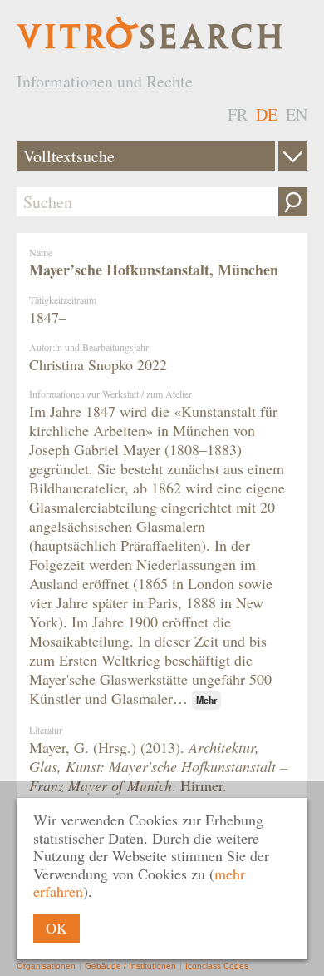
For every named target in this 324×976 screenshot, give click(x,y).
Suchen (292, 201)
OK (56, 928)
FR (238, 114)
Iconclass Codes (216, 965)
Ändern (292, 156)
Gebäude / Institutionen (130, 965)
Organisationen (46, 965)
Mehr (206, 700)
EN (296, 114)
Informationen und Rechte (105, 81)
